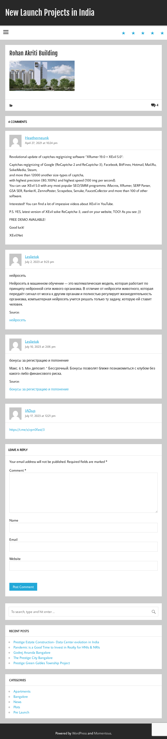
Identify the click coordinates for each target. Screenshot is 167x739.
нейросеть (17, 320)
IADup (30, 410)
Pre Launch (21, 712)
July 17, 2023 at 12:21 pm (40, 416)
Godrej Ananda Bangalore (31, 652)
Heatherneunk (37, 137)
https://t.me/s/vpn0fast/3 (27, 429)
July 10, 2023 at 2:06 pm (40, 346)
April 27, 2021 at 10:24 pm (41, 143)
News (17, 702)
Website (15, 558)
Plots (16, 707)
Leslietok (32, 256)
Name (13, 520)
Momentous (102, 733)
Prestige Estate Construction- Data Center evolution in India (56, 642)
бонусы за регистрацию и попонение (39, 389)
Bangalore (20, 696)
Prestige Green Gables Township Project (41, 663)
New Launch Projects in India (50, 13)
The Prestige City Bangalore (33, 657)
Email (13, 539)
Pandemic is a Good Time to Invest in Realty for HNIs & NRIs (56, 647)
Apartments (21, 691)
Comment (17, 470)
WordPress (79, 733)
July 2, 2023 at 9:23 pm (39, 262)
